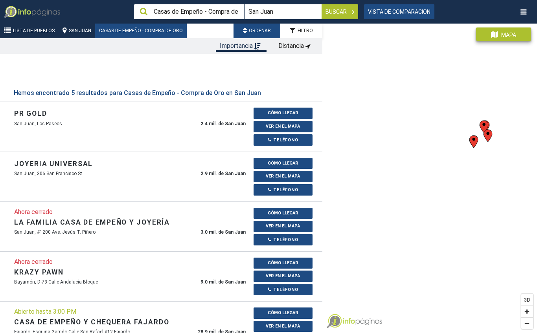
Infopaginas (334, 321)
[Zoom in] (527, 311)
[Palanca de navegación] (523, 12)
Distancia (291, 45)
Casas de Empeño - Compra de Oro (141, 30)
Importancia (237, 45)
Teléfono (285, 140)
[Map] (429, 175)
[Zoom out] (527, 323)
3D (527, 299)
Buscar (337, 12)
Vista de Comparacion (399, 12)
